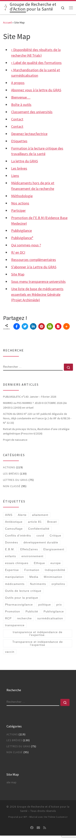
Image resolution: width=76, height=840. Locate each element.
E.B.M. (10, 549)
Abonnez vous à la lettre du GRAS (36, 90)
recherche (24, 618)
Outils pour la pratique (21, 597)
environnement (32, 556)
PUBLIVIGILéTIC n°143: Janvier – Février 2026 (29, 396)
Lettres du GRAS (15, 480)
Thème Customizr (58, 817)
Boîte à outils (21, 104)
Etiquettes (19, 141)
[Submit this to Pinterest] (41, 326)
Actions (9, 467)
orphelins (58, 584)
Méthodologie (22, 196)
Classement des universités (31, 112)
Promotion (12, 611)
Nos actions (20, 203)
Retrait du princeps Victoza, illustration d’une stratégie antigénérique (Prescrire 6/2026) (36, 431)
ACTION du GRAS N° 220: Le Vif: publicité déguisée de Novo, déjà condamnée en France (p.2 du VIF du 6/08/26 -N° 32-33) (37, 418)
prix (59, 604)
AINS (8, 514)
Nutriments (38, 584)
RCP (8, 618)
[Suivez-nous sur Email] (38, 827)
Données (11, 542)
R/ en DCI (18, 252)
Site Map (17, 274)
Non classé (11, 486)
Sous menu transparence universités (38, 281)
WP (25, 817)
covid (40, 535)
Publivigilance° (22, 237)
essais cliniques (16, 563)
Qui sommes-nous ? (26, 245)
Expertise (12, 570)
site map (11, 782)
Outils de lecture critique (23, 590)
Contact (17, 119)
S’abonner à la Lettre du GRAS (33, 267)
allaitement (40, 514)
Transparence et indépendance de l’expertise (37, 643)
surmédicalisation (50, 618)
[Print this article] (50, 326)
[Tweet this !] (25, 326)
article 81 (35, 521)
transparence (15, 625)
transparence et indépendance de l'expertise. (37, 633)
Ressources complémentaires (33, 259)
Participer (18, 210)
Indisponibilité (55, 570)
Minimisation (53, 576)
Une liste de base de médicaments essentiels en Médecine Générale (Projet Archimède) (37, 294)
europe (55, 563)
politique (44, 604)
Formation (31, 570)
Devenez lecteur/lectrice (29, 133)
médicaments (15, 584)
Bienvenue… (20, 97)
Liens (15, 175)
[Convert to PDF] (58, 326)
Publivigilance (21, 230)
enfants (10, 556)
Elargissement (53, 549)
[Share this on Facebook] (16, 326)
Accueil (7, 22)
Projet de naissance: (15, 440)
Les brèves (19, 168)
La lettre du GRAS (24, 161)
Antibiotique (13, 521)
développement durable (41, 542)
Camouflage (14, 528)
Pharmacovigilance (19, 604)
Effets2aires (29, 549)
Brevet (52, 521)
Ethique (39, 563)
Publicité (32, 611)
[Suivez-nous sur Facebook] (31, 827)
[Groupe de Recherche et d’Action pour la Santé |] (5, 7)
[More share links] (66, 326)
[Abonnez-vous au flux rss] (44, 827)
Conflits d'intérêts (18, 535)
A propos (18, 82)
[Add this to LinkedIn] (33, 326)
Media (33, 576)
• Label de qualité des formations (36, 62)
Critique (55, 535)
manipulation (14, 576)
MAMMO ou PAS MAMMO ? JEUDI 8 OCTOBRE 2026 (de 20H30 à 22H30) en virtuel (35, 405)
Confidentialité (38, 528)
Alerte (22, 514)
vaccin (9, 651)
